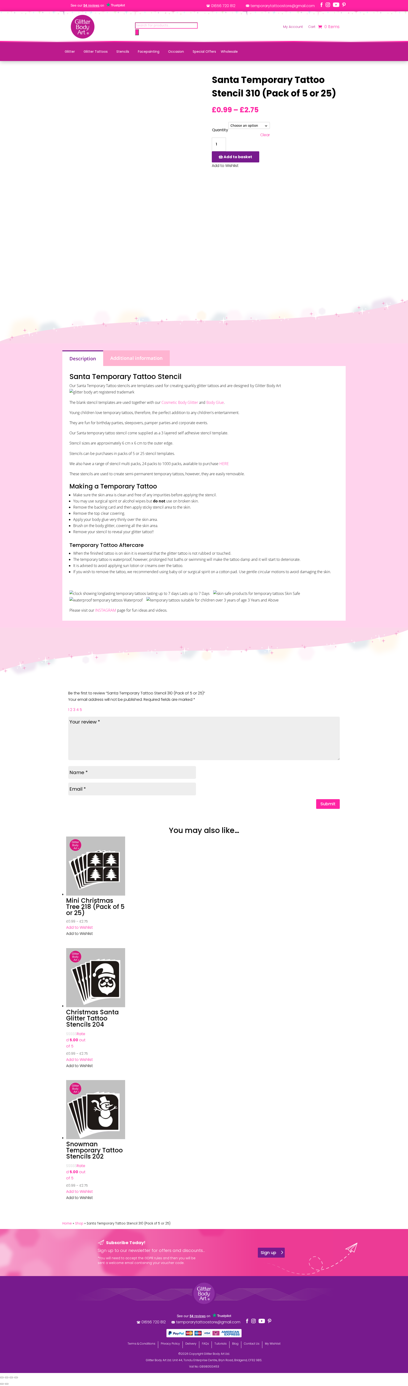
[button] (79, 927)
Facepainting (148, 51)
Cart (311, 27)
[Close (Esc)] (16, 1377)
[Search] (137, 32)
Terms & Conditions (141, 1344)
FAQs (205, 1344)
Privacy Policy (170, 1344)
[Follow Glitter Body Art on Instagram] (328, 4)
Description (82, 358)
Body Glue (215, 402)
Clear (265, 135)
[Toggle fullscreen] (6, 1377)
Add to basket (238, 157)
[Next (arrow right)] (6, 1384)
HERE (224, 463)
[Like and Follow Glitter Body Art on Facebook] (321, 4)
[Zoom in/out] (2, 1377)
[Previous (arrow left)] (2, 1384)
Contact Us (251, 1344)
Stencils (122, 51)
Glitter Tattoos (96, 51)
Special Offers (204, 51)
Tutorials (220, 1344)
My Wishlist (272, 1344)
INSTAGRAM (105, 610)
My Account (293, 27)
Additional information (136, 358)
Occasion (176, 51)
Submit (328, 804)
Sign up (268, 1252)
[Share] (11, 1377)
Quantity (220, 130)
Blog (235, 1344)
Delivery (190, 1344)
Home (67, 1223)
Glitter (70, 51)
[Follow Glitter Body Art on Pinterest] (344, 4)
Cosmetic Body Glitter (180, 402)
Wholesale (229, 51)
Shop (79, 1223)
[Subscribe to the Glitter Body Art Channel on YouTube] (336, 4)
